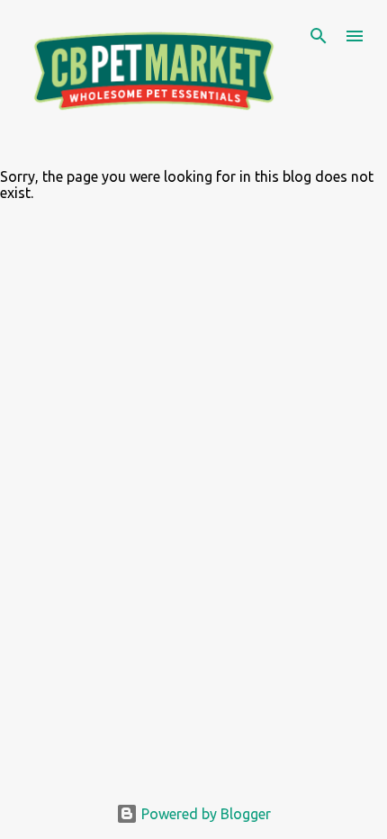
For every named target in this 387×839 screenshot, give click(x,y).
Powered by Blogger (204, 814)
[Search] (318, 36)
